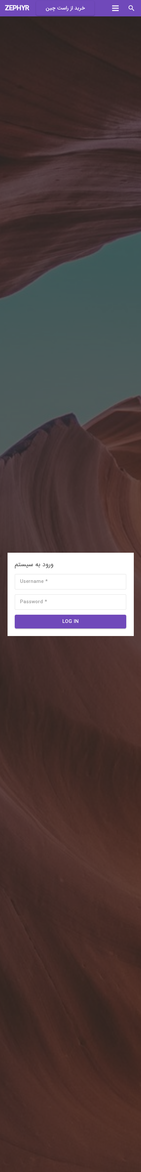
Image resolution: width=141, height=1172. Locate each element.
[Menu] (115, 8)
